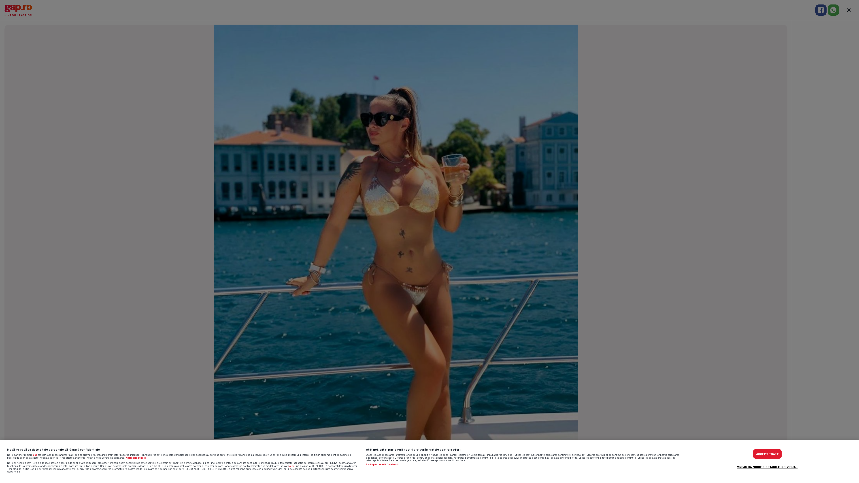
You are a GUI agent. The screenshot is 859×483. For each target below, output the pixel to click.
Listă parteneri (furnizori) (382, 464)
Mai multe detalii (136, 457)
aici (291, 465)
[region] (429, 461)
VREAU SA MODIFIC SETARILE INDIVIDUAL (767, 467)
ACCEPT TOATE (767, 454)
